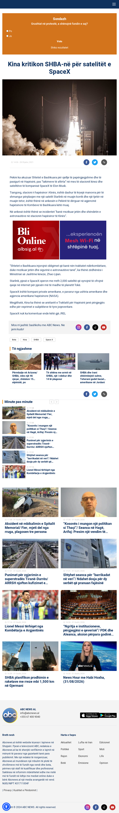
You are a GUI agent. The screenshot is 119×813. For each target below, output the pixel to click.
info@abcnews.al (29, 713)
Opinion (103, 763)
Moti (101, 749)
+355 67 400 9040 (30, 717)
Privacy (8, 790)
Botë (63, 763)
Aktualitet (66, 742)
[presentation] (52, 402)
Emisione (83, 763)
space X (49, 339)
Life (101, 756)
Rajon (64, 756)
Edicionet (104, 742)
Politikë (65, 749)
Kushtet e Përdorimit (24, 790)
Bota (14, 339)
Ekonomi (83, 756)
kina (25, 339)
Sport (81, 749)
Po (10, 31)
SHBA (36, 339)
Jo (10, 36)
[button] (6, 806)
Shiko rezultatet (59, 48)
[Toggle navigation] (114, 4)
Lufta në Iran (85, 742)
